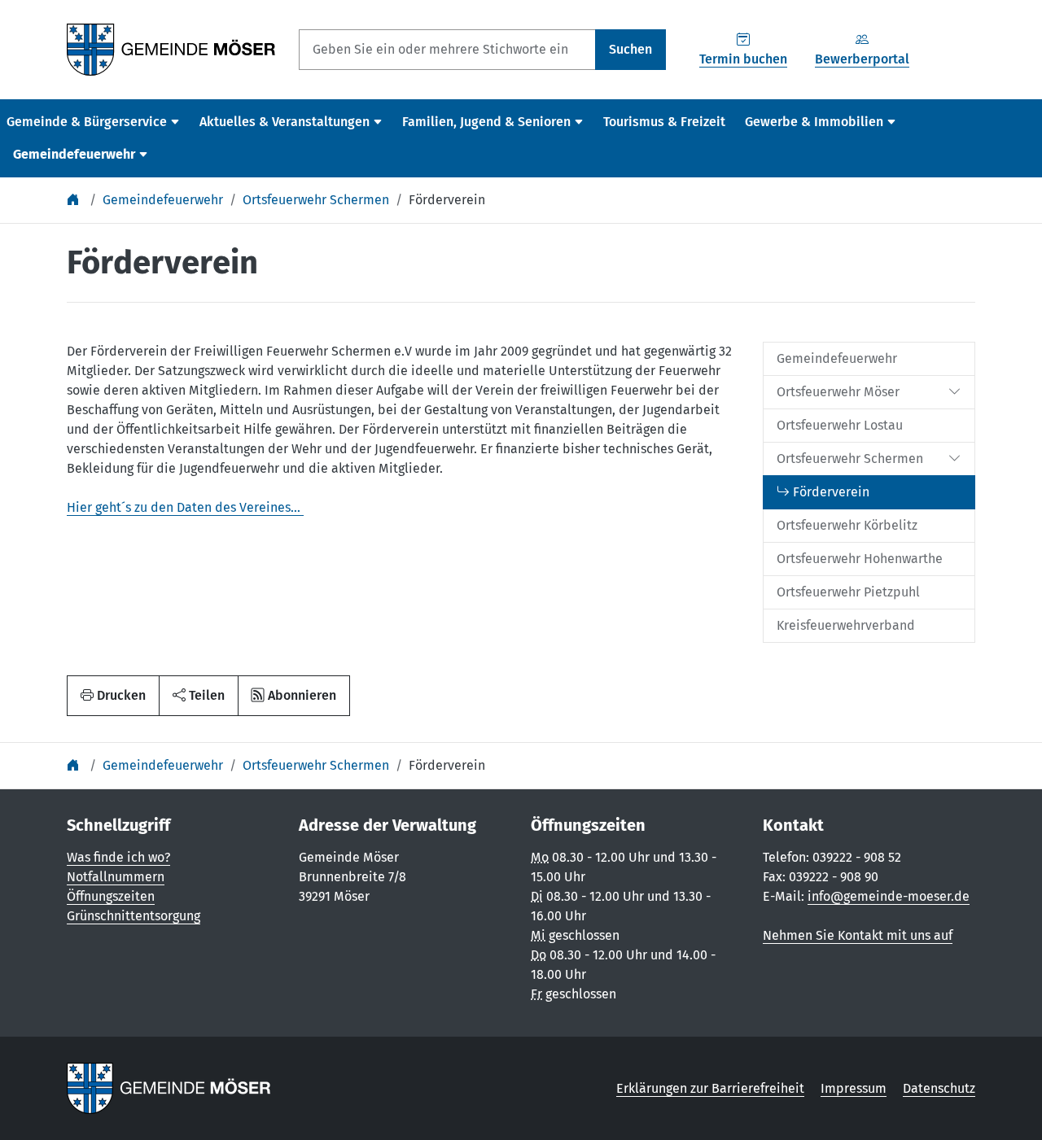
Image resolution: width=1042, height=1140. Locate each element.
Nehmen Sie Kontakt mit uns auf (857, 935)
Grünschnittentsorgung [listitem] (133, 916)
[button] (199, 695)
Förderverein (447, 199)
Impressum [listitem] (854, 1088)
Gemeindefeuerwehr (163, 199)
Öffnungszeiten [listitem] (111, 896)
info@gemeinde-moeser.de (889, 896)
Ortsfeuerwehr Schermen (316, 199)
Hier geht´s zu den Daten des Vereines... (185, 507)
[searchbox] (447, 49)
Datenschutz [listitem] (939, 1088)
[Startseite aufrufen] (171, 48)
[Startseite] (75, 199)
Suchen (630, 49)
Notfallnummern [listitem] (115, 876)
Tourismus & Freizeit (664, 121)
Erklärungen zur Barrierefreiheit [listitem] (710, 1088)
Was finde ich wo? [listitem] (118, 857)
